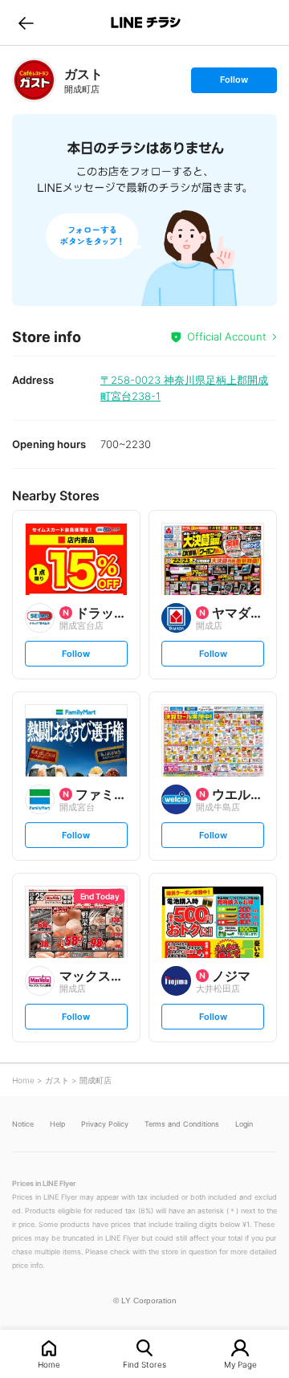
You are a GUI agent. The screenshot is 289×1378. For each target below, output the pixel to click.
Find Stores (144, 1364)
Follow (233, 83)
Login (244, 1123)
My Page (240, 1364)
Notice (23, 1123)
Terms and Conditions (181, 1123)
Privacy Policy (104, 1123)
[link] (34, 80)
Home (49, 1364)
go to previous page (26, 22)
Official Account (227, 336)
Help (57, 1123)
